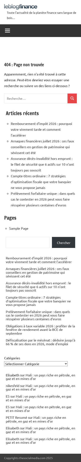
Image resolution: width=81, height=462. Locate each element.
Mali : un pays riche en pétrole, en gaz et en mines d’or (40, 377)
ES (8, 396)
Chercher (63, 242)
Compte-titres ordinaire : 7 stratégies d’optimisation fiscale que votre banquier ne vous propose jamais (41, 182)
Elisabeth (12, 428)
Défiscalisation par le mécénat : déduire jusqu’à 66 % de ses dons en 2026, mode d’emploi (40, 342)
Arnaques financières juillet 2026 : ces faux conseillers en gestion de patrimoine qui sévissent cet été (42, 147)
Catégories (12, 358)
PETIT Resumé (16, 417)
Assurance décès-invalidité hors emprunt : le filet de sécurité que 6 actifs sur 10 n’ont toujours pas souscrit (42, 164)
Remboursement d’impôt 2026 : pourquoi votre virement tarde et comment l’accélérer (41, 129)
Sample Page (18, 228)
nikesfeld (12, 385)
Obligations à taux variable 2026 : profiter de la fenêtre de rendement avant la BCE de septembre (40, 329)
